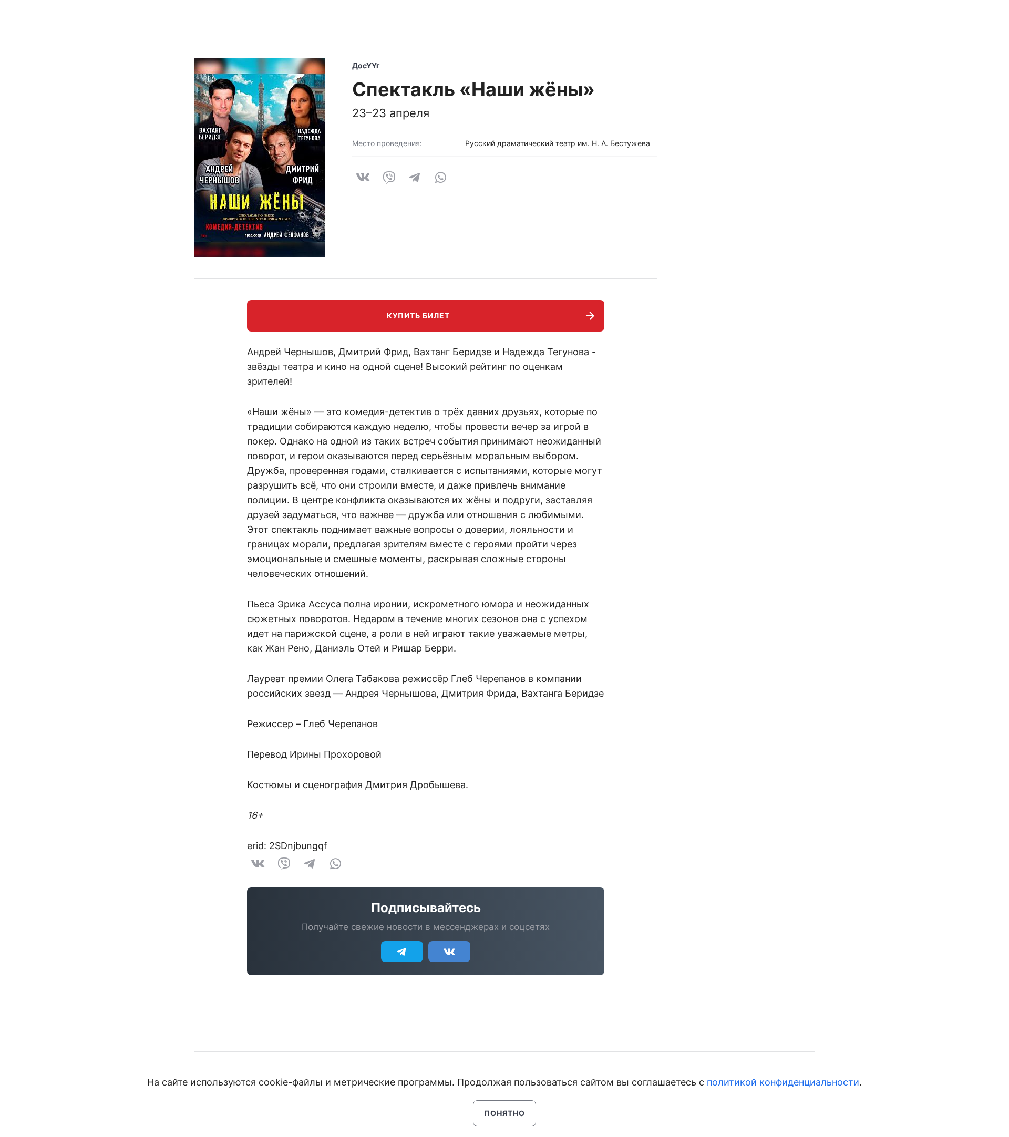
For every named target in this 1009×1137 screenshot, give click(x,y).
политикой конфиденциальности (783, 1082)
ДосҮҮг (366, 65)
